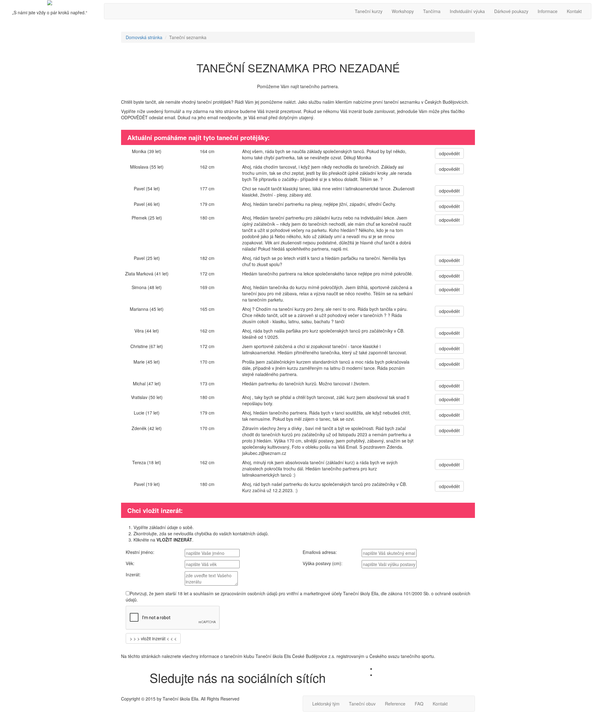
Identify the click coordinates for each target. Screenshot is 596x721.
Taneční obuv (362, 704)
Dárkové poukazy (511, 11)
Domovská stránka (144, 37)
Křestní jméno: (140, 552)
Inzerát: (133, 574)
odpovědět (449, 153)
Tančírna (431, 11)
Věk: (130, 563)
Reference (395, 704)
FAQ (419, 704)
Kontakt (574, 11)
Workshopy (403, 11)
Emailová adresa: (320, 552)
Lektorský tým (326, 704)
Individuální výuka (467, 11)
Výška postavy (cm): (322, 563)
